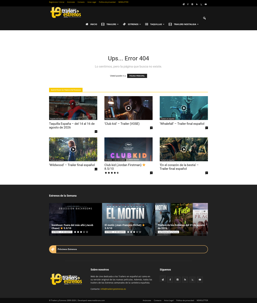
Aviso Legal (91, 2)
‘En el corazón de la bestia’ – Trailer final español (179, 167)
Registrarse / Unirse (56, 2)
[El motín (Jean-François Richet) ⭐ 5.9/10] (128, 219)
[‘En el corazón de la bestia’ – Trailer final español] (184, 149)
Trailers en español (167, 119)
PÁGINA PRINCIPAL (137, 76)
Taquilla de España (57, 119)
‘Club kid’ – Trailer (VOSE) (122, 123)
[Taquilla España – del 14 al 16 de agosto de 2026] (73, 108)
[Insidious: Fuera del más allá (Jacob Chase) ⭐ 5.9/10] (75, 219)
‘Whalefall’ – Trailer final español (182, 123)
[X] (201, 4)
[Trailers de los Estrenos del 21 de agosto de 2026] (181, 219)
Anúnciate (71, 2)
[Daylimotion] (183, 3)
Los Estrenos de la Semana (168, 232)
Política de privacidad (107, 2)
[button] (204, 18)
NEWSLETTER (123, 2)
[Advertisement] (128, 40)
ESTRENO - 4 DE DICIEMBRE (115, 160)
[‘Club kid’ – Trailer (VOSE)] (128, 108)
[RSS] (197, 4)
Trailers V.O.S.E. (111, 119)
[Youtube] (205, 4)
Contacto (81, 2)
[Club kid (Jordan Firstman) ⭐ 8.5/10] (128, 149)
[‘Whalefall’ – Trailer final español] (184, 108)
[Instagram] (192, 4)
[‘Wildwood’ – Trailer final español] (73, 149)
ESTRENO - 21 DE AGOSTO (62, 232)
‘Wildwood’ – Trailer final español (72, 165)
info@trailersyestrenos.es (113, 288)
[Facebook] (188, 4)
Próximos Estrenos (67, 249)
